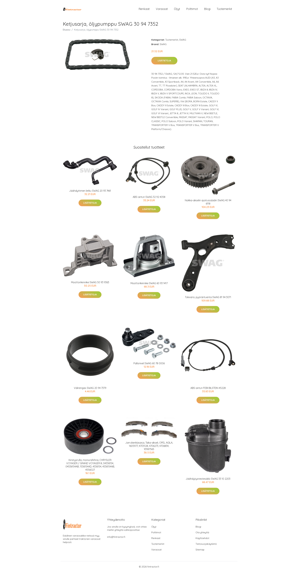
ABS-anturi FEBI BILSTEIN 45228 (208, 387)
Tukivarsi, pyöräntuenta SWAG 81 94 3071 (208, 297)
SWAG (182, 39)
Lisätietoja (164, 60)
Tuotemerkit (224, 9)
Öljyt (177, 9)
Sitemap (200, 549)
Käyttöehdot (202, 538)
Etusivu (66, 29)
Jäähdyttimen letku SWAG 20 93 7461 (90, 190)
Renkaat (144, 9)
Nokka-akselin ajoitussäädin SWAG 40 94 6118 (208, 202)
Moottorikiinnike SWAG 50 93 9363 (90, 282)
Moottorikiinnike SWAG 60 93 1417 (149, 283)
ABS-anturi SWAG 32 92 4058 (149, 196)
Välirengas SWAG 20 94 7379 (90, 387)
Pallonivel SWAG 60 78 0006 (149, 363)
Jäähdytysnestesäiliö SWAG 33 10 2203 (208, 478)
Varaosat (162, 9)
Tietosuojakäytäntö (206, 543)
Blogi (207, 9)
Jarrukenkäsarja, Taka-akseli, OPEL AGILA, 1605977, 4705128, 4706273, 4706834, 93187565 (149, 446)
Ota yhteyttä (202, 532)
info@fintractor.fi (116, 536)
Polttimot (192, 9)
